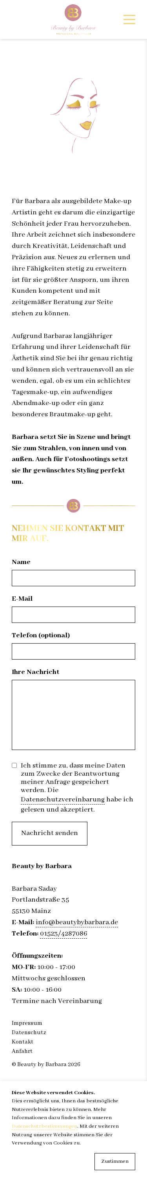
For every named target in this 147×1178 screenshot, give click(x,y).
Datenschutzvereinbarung (63, 799)
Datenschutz (29, 1032)
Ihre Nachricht (35, 672)
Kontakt (22, 1041)
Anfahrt (22, 1051)
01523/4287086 (63, 933)
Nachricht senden (49, 833)
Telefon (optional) (41, 635)
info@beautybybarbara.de (77, 922)
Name (21, 562)
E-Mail (22, 598)
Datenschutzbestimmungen (44, 1126)
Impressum (27, 1023)
